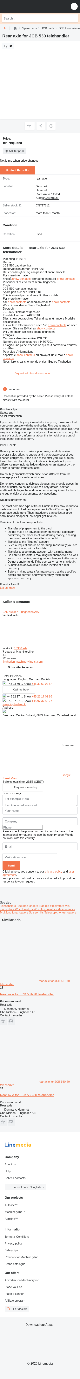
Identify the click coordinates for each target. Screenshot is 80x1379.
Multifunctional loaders (14, 912)
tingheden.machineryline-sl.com (23, 661)
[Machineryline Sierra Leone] (27, 6)
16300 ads (20, 648)
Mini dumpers (66, 909)
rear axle (41, 178)
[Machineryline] (15, 28)
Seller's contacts (15, 1178)
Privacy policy (14, 1243)
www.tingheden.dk (14, 704)
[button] (74, 6)
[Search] (74, 18)
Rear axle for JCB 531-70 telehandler (27, 994)
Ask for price (16, 151)
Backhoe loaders (28, 905)
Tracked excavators (52, 905)
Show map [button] (68, 745)
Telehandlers (8, 905)
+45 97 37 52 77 (42, 701)
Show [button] (28, 683)
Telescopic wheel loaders (60, 912)
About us (10, 1164)
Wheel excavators (45, 909)
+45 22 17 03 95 (42, 696)
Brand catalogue (15, 1264)
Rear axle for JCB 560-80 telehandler (27, 1095)
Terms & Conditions (17, 1236)
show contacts (21, 278)
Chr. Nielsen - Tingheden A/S (21, 611)
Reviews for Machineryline (21, 1257)
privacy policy (53, 871)
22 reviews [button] (9, 658)
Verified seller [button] (11, 615)
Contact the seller (17, 170)
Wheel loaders (24, 909)
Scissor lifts (36, 912)
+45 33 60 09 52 (42, 683)
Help (7, 1171)
